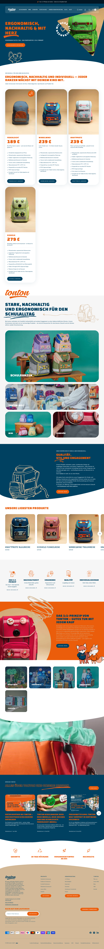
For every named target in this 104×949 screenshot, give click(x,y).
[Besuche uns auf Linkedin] (97, 932)
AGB (72, 943)
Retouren (46, 895)
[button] (79, 9)
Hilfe (95, 886)
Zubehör (42, 891)
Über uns (95, 879)
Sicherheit (67, 886)
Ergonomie (67, 884)
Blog (94, 884)
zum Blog (94, 788)
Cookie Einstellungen (34, 943)
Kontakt (95, 889)
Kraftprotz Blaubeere (17, 547)
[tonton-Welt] (52, 397)
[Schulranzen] (52, 356)
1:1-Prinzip (67, 879)
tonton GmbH (12, 943)
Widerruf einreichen (89, 909)
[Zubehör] (76, 425)
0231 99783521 (9, 902)
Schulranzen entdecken (15, 45)
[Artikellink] (20, 813)
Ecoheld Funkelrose (48, 547)
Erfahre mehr (62, 491)
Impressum (67, 943)
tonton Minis (43, 889)
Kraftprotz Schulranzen (46, 881)
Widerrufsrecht (95, 943)
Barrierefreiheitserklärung (46, 943)
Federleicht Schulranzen (46, 879)
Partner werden (72, 895)
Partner (66, 891)
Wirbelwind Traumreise (82, 547)
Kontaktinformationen (85, 943)
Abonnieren (33, 913)
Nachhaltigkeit (68, 881)
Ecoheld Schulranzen (45, 884)
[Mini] (28, 425)
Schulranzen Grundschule (70, 889)
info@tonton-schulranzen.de (11, 904)
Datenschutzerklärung (58, 943)
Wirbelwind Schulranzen (46, 886)
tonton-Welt (96, 881)
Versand (77, 943)
